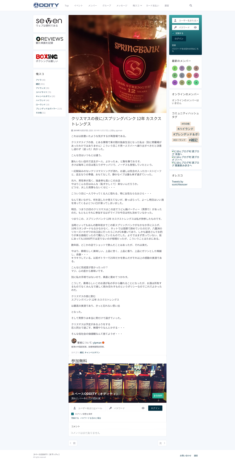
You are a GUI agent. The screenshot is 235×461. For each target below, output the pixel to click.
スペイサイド (41, 92)
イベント (78, 5)
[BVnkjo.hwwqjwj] (196, 68)
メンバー (92, 5)
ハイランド (40, 100)
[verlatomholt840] (182, 83)
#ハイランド (186, 129)
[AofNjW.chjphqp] (196, 83)
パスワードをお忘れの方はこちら (185, 50)
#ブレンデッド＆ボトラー (186, 134)
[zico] (175, 68)
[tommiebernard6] (182, 68)
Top (67, 5)
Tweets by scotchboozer (179, 183)
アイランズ (40, 88)
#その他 (185, 123)
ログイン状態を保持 (83, 414)
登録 (174, 45)
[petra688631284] (196, 75)
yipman (119, 130)
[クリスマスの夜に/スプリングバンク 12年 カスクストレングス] (117, 64)
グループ (106, 5)
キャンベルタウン (43, 96)
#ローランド (179, 140)
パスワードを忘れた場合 (90, 418)
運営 (167, 5)
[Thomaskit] (189, 68)
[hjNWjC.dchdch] (175, 83)
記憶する (179, 33)
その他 (39, 112)
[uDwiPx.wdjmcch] (189, 75)
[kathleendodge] (189, 83)
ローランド (40, 104)
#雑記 (193, 139)
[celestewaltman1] (182, 75)
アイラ (38, 79)
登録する (75, 418)
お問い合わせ (185, 455)
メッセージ (121, 5)
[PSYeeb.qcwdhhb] (175, 75)
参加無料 (158, 395)
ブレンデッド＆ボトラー (46, 108)
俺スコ (136, 5)
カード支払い (152, 5)
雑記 (38, 83)
